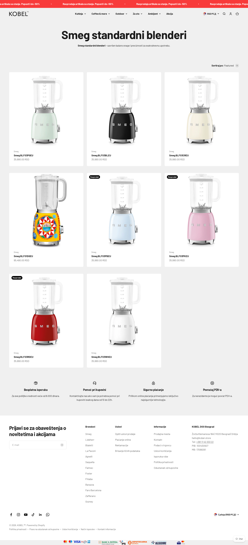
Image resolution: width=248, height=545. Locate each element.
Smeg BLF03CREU (179, 155)
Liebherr (89, 439)
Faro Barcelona (93, 490)
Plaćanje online (123, 439)
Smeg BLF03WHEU (101, 356)
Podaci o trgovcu (162, 445)
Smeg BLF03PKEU (179, 256)
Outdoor (120, 13)
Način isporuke (88, 529)
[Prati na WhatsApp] (48, 515)
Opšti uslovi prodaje (125, 433)
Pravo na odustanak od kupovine (44, 529)
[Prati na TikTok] (33, 515)
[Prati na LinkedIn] (40, 515)
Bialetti (89, 445)
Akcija (169, 13)
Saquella (89, 462)
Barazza (89, 484)
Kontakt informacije (107, 529)
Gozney (89, 501)
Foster (88, 473)
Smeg (16, 151)
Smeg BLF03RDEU (23, 356)
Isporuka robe (161, 456)
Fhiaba (89, 479)
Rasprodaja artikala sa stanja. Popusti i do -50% (75, 3)
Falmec (89, 467)
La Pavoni (90, 450)
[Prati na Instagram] (18, 515)
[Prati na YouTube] (26, 515)
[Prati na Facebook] (11, 515)
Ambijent (153, 13)
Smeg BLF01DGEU (23, 256)
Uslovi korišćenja (163, 450)
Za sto (136, 13)
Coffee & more (99, 13)
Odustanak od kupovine (166, 467)
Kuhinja (79, 13)
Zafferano (90, 495)
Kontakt (158, 439)
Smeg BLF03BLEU (101, 155)
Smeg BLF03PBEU (101, 256)
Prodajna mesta (162, 433)
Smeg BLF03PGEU (23, 155)
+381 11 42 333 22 (205, 441)
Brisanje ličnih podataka (127, 450)
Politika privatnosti (163, 462)
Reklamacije (121, 445)
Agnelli (88, 456)
